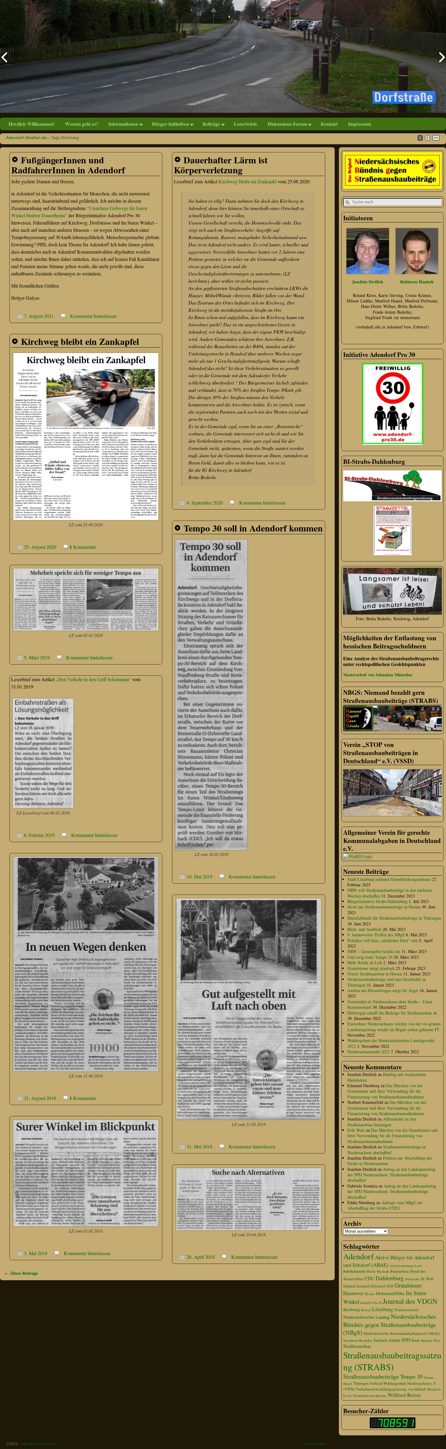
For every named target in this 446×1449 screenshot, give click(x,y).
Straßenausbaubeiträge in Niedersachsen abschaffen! (386, 1149)
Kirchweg (351, 1309)
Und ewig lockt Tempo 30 (369, 957)
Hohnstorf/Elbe (390, 1293)
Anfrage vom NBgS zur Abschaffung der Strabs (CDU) (384, 1205)
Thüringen (361, 1383)
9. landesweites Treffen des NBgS (376, 935)
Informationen (123, 123)
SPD (405, 1340)
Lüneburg (382, 1309)
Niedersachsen (406, 1309)
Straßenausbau (357, 1346)
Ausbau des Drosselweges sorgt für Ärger (382, 990)
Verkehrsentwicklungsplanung (381, 1389)
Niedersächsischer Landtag (366, 1317)
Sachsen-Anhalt (386, 1340)
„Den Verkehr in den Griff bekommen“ (93, 679)
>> (436, 138)
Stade (415, 1340)
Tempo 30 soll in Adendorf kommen (253, 528)
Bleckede (383, 1271)
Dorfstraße (412, 1279)
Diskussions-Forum (287, 123)
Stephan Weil (430, 1340)
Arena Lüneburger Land (405, 1266)
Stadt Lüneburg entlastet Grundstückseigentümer (389, 879)
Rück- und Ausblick (364, 929)
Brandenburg (399, 1271)
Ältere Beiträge (21, 1273)
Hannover (353, 1293)
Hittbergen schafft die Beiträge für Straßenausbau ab (392, 1013)
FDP (390, 1286)
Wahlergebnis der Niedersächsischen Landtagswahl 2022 (390, 1043)
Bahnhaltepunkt (354, 1271)
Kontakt (329, 123)
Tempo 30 (411, 1376)
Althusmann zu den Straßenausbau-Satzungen (381, 1121)
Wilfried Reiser (404, 1394)
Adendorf (358, 1256)
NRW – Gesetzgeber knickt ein (373, 951)
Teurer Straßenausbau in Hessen (374, 974)
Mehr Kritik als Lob (364, 962)
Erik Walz (356, 1130)
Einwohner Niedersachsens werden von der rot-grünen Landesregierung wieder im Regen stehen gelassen (394, 1026)
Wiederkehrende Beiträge (370, 1396)
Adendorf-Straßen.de (26, 137)
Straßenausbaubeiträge (371, 1376)
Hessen (370, 1293)
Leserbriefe (245, 123)
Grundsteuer (408, 1285)
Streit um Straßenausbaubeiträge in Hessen (384, 907)
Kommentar (82, 547)
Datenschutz (314, 1443)
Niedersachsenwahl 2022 (368, 1051)
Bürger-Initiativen (170, 123)
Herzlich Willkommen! (31, 123)
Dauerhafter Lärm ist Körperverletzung (221, 164)
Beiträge (211, 123)
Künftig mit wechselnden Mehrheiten (386, 1077)
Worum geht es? (81, 123)
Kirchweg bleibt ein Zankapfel (247, 181)
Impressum (359, 123)
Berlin (371, 1271)
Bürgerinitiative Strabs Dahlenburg (377, 901)
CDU (369, 1278)
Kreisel (366, 1309)
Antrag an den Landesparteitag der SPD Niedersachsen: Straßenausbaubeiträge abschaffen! (391, 1174)
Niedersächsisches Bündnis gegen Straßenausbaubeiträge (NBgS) (389, 1324)
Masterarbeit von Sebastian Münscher (378, 674)
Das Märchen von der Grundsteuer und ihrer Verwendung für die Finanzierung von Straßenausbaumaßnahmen (385, 1091)
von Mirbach (417, 1389)
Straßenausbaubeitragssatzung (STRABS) (392, 1360)
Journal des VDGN (410, 1301)
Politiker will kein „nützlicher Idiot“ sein (382, 940)
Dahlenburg (390, 1278)
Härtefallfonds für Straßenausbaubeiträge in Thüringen (394, 918)
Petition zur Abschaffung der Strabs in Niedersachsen (389, 1160)
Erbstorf (378, 1286)
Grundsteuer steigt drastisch (371, 968)
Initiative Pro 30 (371, 1303)
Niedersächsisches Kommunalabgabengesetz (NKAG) (401, 1333)
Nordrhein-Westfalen (357, 1340)
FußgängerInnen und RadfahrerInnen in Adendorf (68, 164)
